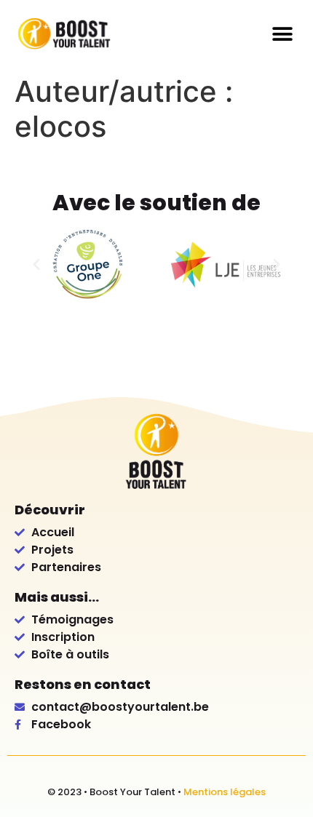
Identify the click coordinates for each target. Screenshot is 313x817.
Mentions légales (224, 792)
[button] (282, 33)
